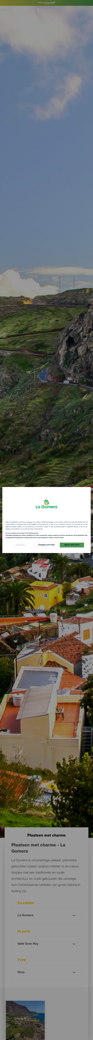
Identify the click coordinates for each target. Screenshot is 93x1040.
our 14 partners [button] (27, 522)
